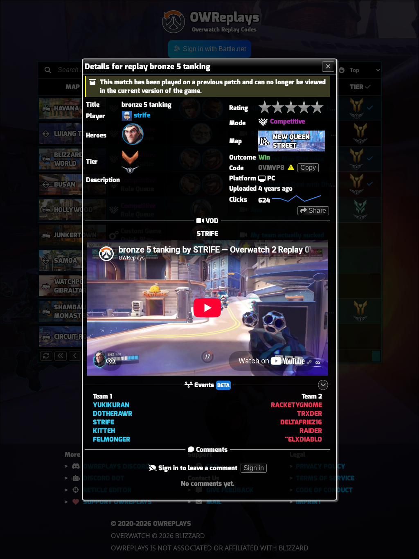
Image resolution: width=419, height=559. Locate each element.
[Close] (328, 66)
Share (316, 210)
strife (142, 115)
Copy (308, 167)
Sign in (253, 467)
